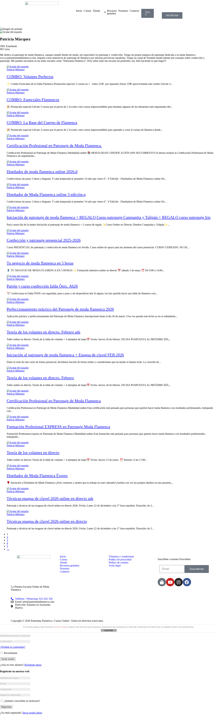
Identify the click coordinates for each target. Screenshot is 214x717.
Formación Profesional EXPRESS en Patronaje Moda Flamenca (58, 427)
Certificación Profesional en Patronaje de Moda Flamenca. (54, 145)
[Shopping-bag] (162, 582)
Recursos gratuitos (112, 12)
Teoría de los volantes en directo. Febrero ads (43, 332)
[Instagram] (178, 582)
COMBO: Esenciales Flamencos (33, 99)
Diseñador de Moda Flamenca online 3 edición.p (46, 194)
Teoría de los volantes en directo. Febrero (40, 378)
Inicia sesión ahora (32, 712)
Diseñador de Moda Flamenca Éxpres (37, 475)
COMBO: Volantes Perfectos (30, 76)
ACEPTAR (108, 631)
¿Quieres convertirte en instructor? (21, 700)
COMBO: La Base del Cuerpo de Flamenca (42, 122)
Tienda (96, 11)
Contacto (134, 11)
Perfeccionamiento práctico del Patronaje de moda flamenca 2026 (60, 309)
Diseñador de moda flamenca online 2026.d (42, 171)
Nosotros (123, 11)
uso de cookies (60, 627)
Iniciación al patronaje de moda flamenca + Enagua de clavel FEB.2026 (65, 355)
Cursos (87, 11)
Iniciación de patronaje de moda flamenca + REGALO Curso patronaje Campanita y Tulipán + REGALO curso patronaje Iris (108, 217)
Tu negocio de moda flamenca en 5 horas (40, 263)
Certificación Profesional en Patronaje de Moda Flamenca (54, 401)
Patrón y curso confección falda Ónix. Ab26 (42, 286)
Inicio (79, 11)
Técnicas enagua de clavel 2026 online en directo (47, 521)
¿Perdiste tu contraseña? (12, 647)
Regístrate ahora (32, 664)
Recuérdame (10, 653)
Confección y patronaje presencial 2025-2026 (44, 240)
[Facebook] (187, 582)
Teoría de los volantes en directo (33, 452)
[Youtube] (170, 582)
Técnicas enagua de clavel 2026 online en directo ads (50, 498)
